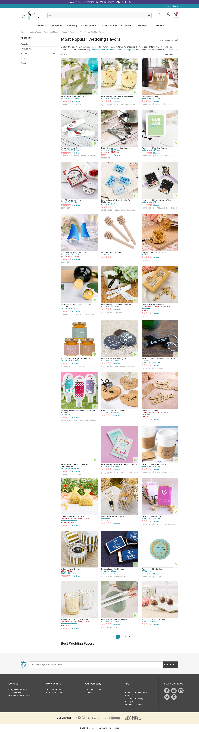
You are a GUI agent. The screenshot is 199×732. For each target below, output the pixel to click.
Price (23, 58)
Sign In (175, 6)
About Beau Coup (93, 689)
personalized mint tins (99, 49)
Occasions (25, 44)
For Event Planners (54, 692)
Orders (128, 689)
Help (167, 6)
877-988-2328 (14, 692)
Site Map (89, 692)
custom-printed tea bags (120, 49)
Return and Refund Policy (136, 692)
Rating (23, 63)
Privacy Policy (131, 701)
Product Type (27, 49)
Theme (24, 53)
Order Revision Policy (134, 698)
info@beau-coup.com (17, 689)
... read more (172, 49)
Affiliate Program (53, 689)
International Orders (133, 704)
